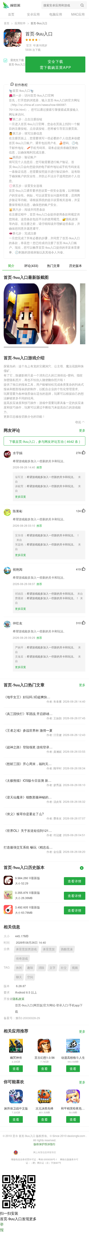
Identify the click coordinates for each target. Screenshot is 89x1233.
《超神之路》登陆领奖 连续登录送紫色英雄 (28, 747)
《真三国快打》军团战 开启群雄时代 (28, 713)
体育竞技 (49, 949)
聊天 (19, 977)
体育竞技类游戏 (26, 949)
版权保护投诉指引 (44, 1144)
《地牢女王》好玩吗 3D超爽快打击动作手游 (28, 697)
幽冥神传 (16, 1057)
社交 (64, 967)
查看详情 (74, 881)
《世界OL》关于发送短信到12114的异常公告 (28, 830)
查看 (16, 1068)
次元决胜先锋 (44, 1108)
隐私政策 (18, 999)
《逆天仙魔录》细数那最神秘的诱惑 (28, 797)
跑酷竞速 (67, 949)
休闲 (19, 967)
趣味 (30, 967)
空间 (30, 977)
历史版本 (75, 265)
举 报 (2, 1227)
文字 (52, 967)
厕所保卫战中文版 (16, 1108)
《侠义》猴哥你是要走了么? (24, 813)
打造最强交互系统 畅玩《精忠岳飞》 (28, 847)
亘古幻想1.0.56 (44, 1057)
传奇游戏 (22, 958)
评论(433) (31, 265)
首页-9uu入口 (11, 5)
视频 (75, 967)
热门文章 (53, 265)
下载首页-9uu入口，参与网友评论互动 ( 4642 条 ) (44, 441)
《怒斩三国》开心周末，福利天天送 (28, 763)
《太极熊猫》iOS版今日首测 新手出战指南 (28, 780)
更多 (82, 430)
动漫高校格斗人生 (73, 1057)
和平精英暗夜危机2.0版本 (73, 1108)
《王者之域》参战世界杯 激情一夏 (28, 730)
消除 (41, 967)
